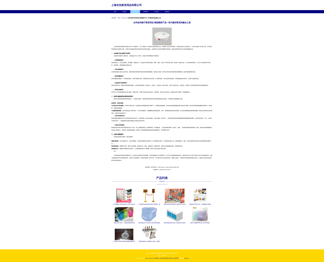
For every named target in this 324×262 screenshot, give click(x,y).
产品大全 (135, 11)
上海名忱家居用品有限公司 (126, 5)
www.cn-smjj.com (149, 258)
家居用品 (157, 258)
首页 (115, 11)
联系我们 (145, 11)
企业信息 (156, 11)
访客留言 (167, 11)
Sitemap (186, 258)
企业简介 (124, 11)
